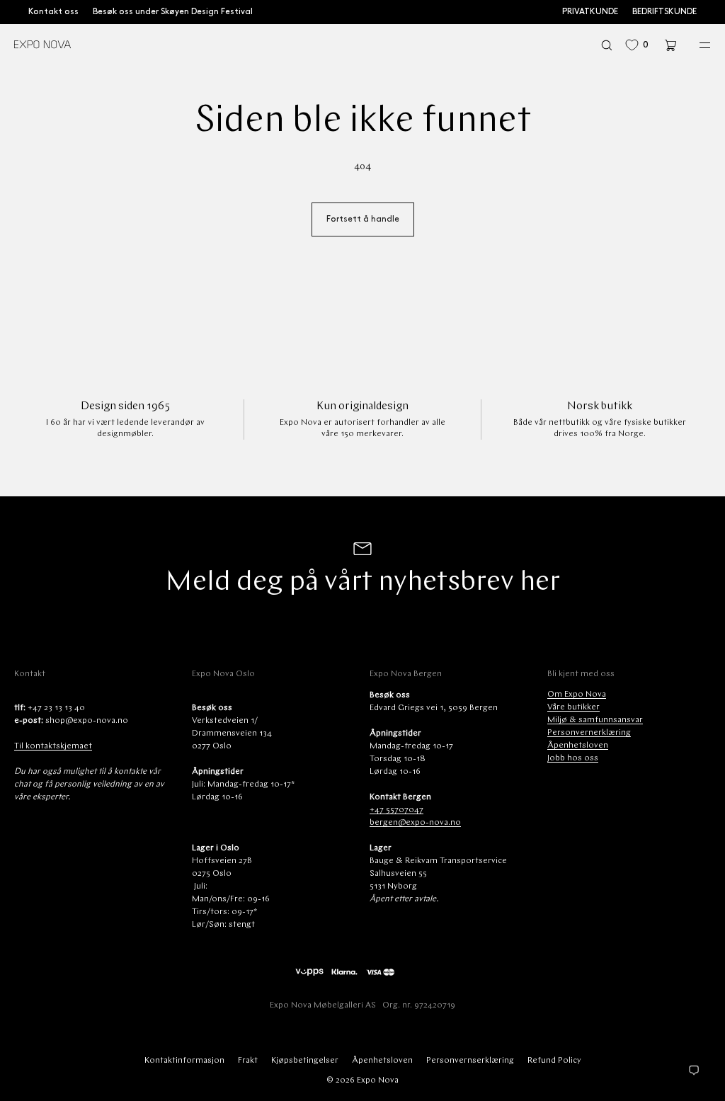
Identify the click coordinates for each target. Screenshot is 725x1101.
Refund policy (554, 1060)
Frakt (248, 1060)
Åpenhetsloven (577, 745)
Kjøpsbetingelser (304, 1060)
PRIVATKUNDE (590, 12)
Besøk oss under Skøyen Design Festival (173, 12)
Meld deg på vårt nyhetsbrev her (362, 583)
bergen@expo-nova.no (415, 822)
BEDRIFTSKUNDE (664, 12)
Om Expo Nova (576, 694)
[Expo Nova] (42, 45)
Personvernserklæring (470, 1060)
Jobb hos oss (572, 758)
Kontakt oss (53, 12)
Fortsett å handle (362, 219)
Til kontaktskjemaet (53, 746)
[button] (607, 45)
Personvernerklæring (589, 733)
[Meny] (695, 45)
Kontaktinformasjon (184, 1060)
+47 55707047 (396, 810)
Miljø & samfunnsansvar (595, 720)
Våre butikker (573, 707)
